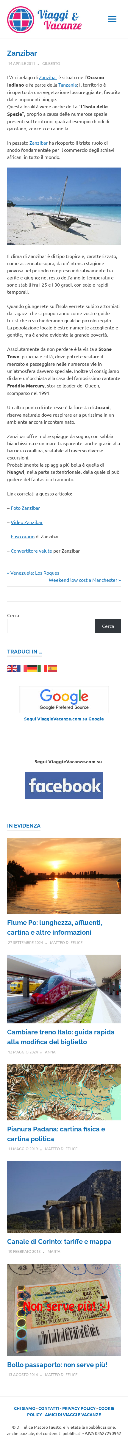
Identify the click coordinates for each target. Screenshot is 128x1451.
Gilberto (51, 63)
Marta (54, 1251)
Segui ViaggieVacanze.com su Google (64, 719)
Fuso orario (23, 536)
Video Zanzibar (27, 522)
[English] (12, 667)
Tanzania (67, 84)
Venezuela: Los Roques (34, 573)
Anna (50, 1051)
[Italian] (43, 667)
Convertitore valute (31, 550)
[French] (22, 667)
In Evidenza (23, 826)
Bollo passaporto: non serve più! (57, 1365)
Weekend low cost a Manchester (83, 580)
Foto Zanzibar (25, 508)
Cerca (13, 615)
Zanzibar (48, 77)
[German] (32, 667)
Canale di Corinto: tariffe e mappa (59, 1241)
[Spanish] (53, 667)
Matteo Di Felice (66, 942)
